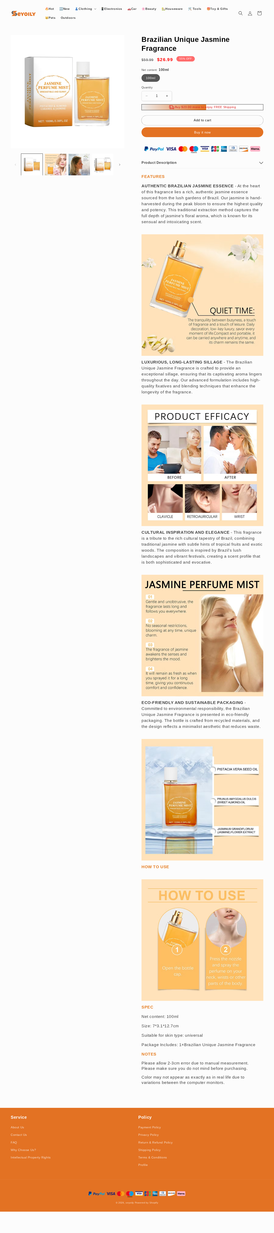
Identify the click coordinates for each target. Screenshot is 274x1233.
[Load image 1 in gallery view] (32, 164)
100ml (150, 78)
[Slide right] (119, 164)
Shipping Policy (149, 1150)
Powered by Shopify (146, 1202)
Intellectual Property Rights (31, 1157)
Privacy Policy (148, 1134)
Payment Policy (149, 1127)
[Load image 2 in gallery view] (55, 164)
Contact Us (19, 1134)
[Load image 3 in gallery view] (79, 164)
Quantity (147, 87)
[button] (85, 8)
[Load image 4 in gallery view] (102, 164)
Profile (143, 1165)
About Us (17, 1127)
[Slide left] (15, 164)
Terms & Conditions (152, 1157)
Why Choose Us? (23, 1150)
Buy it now (202, 132)
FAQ (14, 1142)
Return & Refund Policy (155, 1142)
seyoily (130, 1202)
